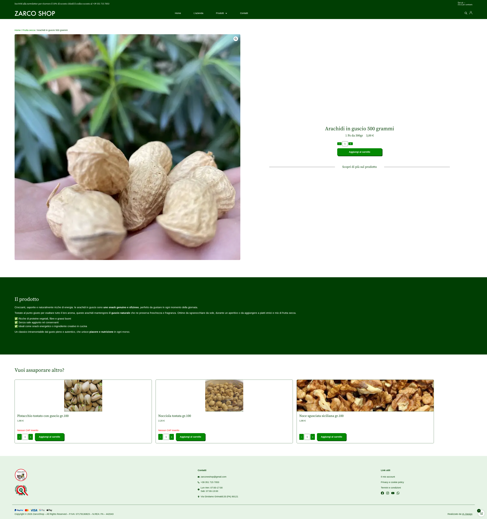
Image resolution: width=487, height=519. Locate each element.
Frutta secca (29, 30)
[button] (235, 39)
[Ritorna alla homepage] (34, 475)
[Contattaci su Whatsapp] (398, 493)
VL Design (467, 514)
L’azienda (198, 13)
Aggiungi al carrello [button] (331, 437)
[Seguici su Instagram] (387, 493)
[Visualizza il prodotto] (83, 395)
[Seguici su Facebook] (382, 493)
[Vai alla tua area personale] (470, 12)
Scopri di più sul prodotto (359, 167)
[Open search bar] (466, 13)
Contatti (244, 13)
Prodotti (220, 13)
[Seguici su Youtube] (392, 493)
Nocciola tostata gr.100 (174, 416)
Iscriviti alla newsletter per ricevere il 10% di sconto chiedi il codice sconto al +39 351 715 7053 (62, 3)
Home (178, 13)
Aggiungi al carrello (359, 152)
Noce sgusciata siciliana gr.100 (321, 416)
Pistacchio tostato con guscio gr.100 (43, 416)
